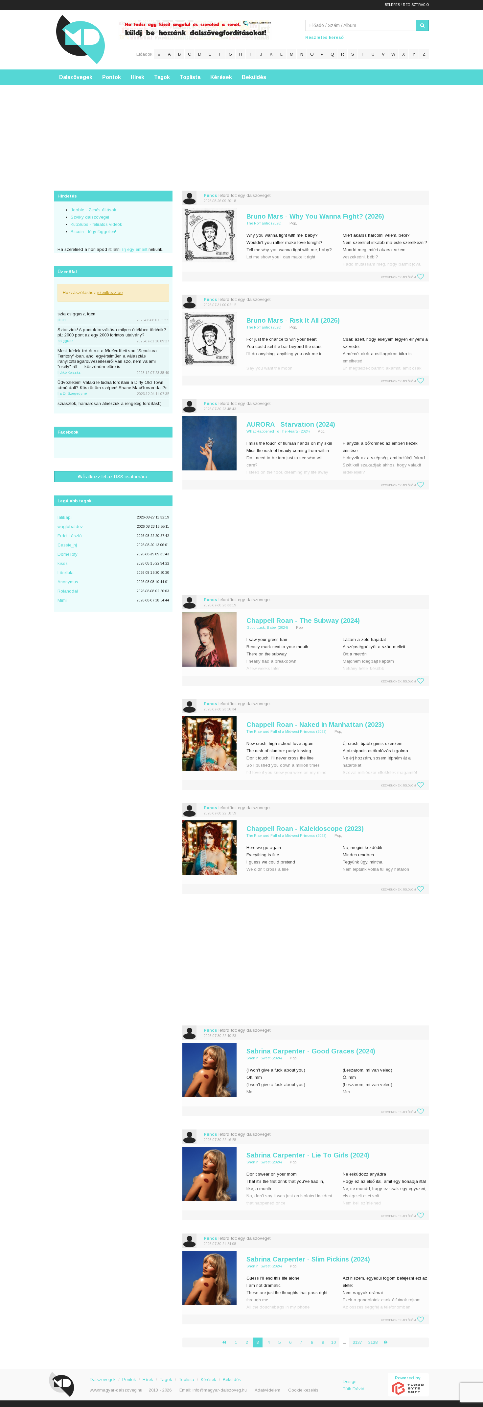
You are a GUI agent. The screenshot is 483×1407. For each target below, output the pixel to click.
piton (62, 320)
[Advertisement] (241, 131)
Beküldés (254, 77)
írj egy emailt (134, 249)
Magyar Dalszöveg (80, 39)
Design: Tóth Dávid (353, 1385)
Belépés (392, 5)
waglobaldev (70, 526)
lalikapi (65, 517)
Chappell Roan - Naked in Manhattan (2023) (315, 724)
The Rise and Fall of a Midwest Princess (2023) (286, 731)
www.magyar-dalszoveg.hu (116, 1390)
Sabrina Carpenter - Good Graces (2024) (310, 1051)
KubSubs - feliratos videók (96, 224)
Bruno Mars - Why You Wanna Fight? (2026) (315, 216)
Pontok (111, 77)
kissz (63, 563)
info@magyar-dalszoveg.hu (220, 1390)
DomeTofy (68, 554)
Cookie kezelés (303, 1390)
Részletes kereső (324, 37)
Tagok (162, 77)
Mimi (62, 600)
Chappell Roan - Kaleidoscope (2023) (305, 828)
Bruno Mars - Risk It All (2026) (293, 320)
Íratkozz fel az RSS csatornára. (115, 476)
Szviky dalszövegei (90, 217)
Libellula (66, 572)
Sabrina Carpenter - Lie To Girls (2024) (307, 1155)
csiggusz (65, 341)
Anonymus (68, 581)
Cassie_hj (67, 545)
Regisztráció (416, 5)
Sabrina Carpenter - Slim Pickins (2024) (308, 1259)
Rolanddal (68, 591)
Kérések (221, 77)
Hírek (137, 77)
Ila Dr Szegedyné (72, 393)
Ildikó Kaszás (69, 372)
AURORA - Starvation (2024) (290, 424)
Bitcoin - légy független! (93, 231)
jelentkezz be (110, 292)
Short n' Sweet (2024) (264, 1058)
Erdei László (70, 535)
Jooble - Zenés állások (93, 209)
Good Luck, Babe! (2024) (267, 627)
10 (333, 1342)
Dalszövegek (75, 77)
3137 (357, 1342)
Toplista (190, 77)
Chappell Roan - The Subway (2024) (303, 620)
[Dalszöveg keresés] (422, 25)
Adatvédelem (267, 1390)
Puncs (210, 195)
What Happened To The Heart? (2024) (278, 431)
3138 (373, 1342)
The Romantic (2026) (264, 223)
